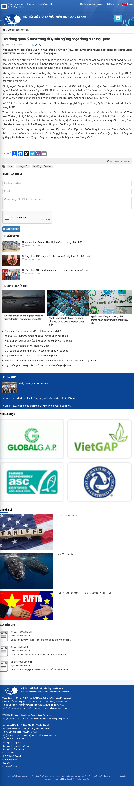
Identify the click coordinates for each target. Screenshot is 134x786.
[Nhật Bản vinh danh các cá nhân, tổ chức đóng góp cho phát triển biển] (67, 303)
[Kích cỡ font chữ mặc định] (36, 44)
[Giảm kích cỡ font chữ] (33, 45)
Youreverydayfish (16, 4)
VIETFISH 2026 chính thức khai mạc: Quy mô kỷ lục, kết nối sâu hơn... (37, 405)
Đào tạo (30, 4)
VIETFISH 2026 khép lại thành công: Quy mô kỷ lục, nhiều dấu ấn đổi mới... (39, 398)
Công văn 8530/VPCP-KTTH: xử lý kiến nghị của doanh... (39, 654)
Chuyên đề (6, 509)
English (130, 4)
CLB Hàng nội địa (16, 7)
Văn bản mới (7, 625)
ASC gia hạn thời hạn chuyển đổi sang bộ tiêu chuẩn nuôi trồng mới (38, 341)
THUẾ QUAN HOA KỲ (68, 515)
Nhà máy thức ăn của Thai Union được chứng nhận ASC (52, 242)
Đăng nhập (114, 4)
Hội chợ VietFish (44, 4)
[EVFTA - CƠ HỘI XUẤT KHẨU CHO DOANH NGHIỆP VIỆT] (26, 605)
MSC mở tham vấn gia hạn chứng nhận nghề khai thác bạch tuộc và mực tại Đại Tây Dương (51, 360)
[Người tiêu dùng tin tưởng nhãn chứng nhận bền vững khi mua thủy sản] (110, 302)
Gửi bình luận (12, 229)
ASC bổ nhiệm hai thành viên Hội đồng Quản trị (28, 346)
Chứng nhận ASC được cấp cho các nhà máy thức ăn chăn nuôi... (57, 256)
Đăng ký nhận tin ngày (93, 4)
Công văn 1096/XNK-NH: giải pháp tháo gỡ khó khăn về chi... (41, 639)
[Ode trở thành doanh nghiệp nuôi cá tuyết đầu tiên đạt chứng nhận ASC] (23, 301)
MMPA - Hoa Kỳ (65, 554)
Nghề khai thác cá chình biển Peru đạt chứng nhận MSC (33, 331)
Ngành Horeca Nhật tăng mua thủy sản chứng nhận (31, 355)
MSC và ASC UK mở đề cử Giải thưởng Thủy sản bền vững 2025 (36, 336)
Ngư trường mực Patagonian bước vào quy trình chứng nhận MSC (38, 365)
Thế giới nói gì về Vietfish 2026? (34, 383)
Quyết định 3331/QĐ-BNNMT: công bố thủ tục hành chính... (41, 669)
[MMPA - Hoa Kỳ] (26, 571)
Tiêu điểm (10, 376)
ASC (11, 166)
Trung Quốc (22, 166)
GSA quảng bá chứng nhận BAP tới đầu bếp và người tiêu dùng (36, 350)
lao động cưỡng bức (42, 166)
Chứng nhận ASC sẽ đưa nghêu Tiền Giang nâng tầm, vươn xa (55, 270)
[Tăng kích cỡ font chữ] (40, 44)
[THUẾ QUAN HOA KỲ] (26, 532)
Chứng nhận (7, 414)
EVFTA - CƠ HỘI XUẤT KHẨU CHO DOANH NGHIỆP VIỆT (86, 593)
